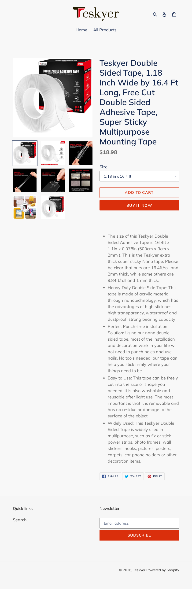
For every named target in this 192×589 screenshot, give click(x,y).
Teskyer (139, 570)
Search (20, 520)
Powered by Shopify (162, 570)
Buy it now (139, 205)
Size (103, 166)
